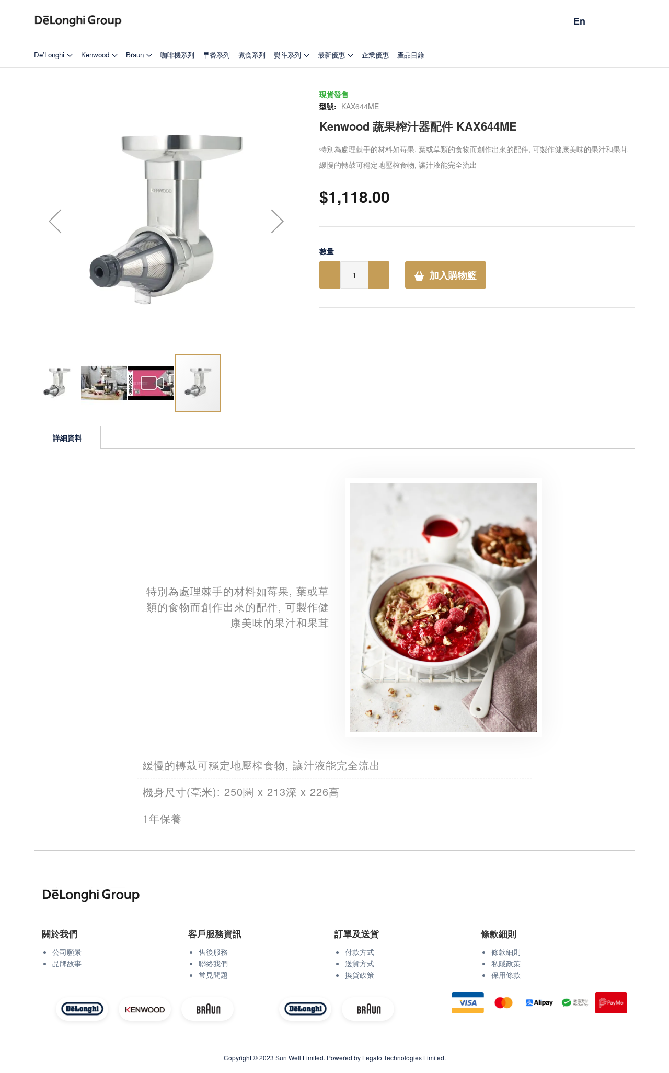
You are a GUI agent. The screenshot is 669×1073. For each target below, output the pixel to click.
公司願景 (67, 952)
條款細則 (506, 952)
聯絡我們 (213, 963)
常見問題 (213, 975)
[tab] (67, 437)
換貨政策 (359, 975)
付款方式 (359, 952)
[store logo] (78, 21)
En (579, 21)
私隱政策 (506, 963)
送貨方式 (359, 963)
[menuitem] (53, 54)
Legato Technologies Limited (403, 1057)
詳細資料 (67, 437)
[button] (55, 221)
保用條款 (506, 975)
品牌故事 (67, 963)
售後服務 (213, 952)
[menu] (334, 54)
